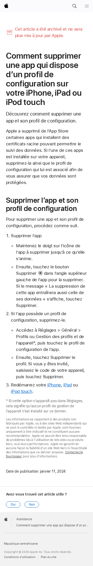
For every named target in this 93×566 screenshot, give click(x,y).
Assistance (24, 519)
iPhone (54, 384)
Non (32, 504)
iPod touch (21, 391)
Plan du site (48, 557)
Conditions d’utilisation (19, 557)
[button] (74, 6)
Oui (13, 504)
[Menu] (87, 6)
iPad (67, 384)
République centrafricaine (21, 543)
